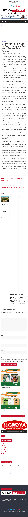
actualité (2, 443)
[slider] (13, 431)
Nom (2, 335)
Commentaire (4, 316)
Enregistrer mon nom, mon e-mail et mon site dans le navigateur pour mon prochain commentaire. (14, 360)
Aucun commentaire (19, 53)
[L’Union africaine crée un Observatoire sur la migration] (23, 197)
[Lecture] (2, 431)
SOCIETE (3, 445)
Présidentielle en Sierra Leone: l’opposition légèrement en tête (13, 298)
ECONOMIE (3, 451)
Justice (2, 455)
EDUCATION (3, 457)
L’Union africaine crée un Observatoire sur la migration (22, 298)
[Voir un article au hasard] (25, 21)
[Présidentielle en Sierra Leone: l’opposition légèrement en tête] (14, 197)
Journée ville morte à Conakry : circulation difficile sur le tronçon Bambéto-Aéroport (13, 186)
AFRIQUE (4, 41)
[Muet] (23, 431)
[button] (14, 425)
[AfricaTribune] (2, 21)
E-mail (3, 343)
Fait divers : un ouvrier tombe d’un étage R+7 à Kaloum (13, 179)
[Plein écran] (25, 431)
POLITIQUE (3, 447)
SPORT (2, 453)
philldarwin (11, 53)
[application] (14, 425)
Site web (3, 350)
